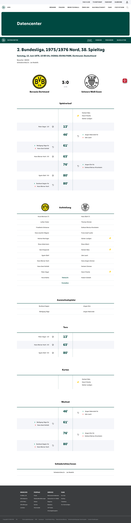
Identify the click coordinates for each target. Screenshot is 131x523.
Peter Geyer (42, 126)
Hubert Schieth (86, 277)
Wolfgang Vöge (42, 145)
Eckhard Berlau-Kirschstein (93, 167)
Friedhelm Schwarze (42, 227)
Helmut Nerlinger (43, 238)
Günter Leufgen (87, 118)
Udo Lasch (88, 137)
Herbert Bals (86, 113)
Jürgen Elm (88, 164)
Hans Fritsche (86, 115)
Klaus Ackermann (43, 244)
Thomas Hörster (86, 222)
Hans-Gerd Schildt (43, 148)
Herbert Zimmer (86, 266)
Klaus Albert (85, 244)
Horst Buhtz (45, 277)
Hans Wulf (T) (85, 216)
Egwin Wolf (42, 175)
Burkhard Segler (41, 183)
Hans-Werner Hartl (40, 156)
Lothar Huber (44, 222)
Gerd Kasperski (44, 250)
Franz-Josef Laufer (87, 233)
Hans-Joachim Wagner (42, 233)
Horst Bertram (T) (43, 216)
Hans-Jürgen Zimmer (88, 261)
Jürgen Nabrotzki (90, 134)
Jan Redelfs (34, 62)
